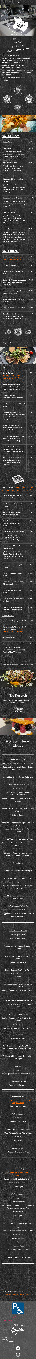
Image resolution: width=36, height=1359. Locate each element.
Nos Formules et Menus (18, 50)
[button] (18, 3)
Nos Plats (18, 42)
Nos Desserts (18, 46)
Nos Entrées (18, 38)
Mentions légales (7, 1320)
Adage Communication (17, 1317)
